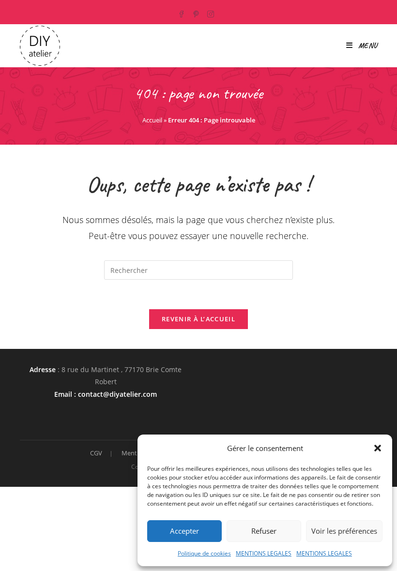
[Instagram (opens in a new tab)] (211, 12)
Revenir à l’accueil (198, 319)
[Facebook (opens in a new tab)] (184, 12)
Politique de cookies (204, 553)
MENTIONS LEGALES (263, 553)
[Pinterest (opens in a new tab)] (197, 12)
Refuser (263, 531)
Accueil (152, 120)
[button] (377, 448)
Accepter (184, 531)
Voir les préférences (344, 531)
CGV (96, 453)
